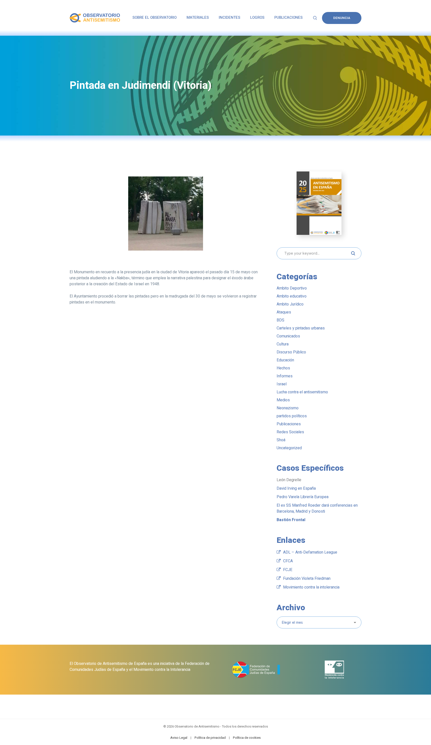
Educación (285, 360)
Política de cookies (247, 737)
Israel (282, 384)
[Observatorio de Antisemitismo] (95, 18)
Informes (285, 376)
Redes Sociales (290, 432)
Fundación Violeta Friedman (306, 579)
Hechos (283, 368)
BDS (280, 320)
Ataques (284, 312)
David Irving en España (296, 488)
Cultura (283, 344)
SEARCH (353, 253)
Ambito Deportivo (292, 288)
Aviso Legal (178, 737)
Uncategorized (289, 448)
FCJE (287, 570)
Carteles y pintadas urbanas (301, 328)
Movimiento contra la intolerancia (311, 587)
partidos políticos (292, 416)
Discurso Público (291, 352)
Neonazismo (288, 408)
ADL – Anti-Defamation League (310, 552)
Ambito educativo (292, 296)
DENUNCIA (341, 17)
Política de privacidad (210, 737)
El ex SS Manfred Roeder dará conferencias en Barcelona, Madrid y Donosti (317, 508)
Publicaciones (289, 424)
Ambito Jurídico (290, 304)
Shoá (281, 440)
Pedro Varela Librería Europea (302, 497)
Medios (283, 400)
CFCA (288, 561)
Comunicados (288, 336)
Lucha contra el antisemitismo (302, 392)
